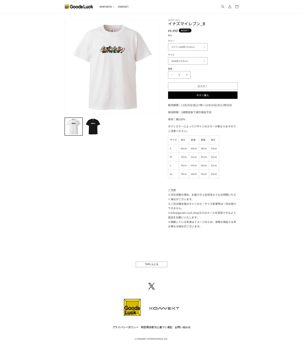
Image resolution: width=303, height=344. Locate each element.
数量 (170, 68)
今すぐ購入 (202, 95)
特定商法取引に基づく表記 (156, 327)
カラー (171, 40)
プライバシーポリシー (126, 327)
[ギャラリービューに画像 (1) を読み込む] (74, 126)
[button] (107, 6)
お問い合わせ (183, 327)
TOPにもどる (151, 264)
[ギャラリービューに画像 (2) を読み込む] (93, 126)
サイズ (171, 54)
